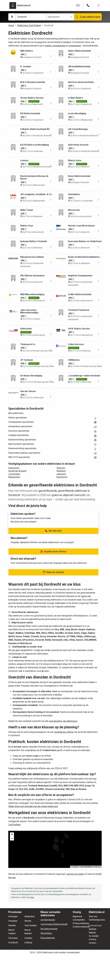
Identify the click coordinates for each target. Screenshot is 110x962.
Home (11, 25)
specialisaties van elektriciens (63, 721)
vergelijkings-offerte (63, 732)
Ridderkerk (61, 471)
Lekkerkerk (61, 474)
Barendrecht (62, 477)
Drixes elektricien (48, 938)
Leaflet (75, 866)
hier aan (12, 877)
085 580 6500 (55, 531)
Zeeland (28, 938)
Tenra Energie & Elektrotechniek (54, 924)
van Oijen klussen (48, 920)
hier (32, 897)
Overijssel (13, 942)
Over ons (93, 916)
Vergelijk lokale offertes (55, 551)
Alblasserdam (14, 477)
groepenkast (75, 45)
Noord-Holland (11, 932)
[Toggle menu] (98, 5)
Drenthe (12, 925)
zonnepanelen (59, 45)
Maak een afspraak (55, 572)
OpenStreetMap (86, 866)
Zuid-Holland (14, 824)
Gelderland (29, 916)
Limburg (28, 942)
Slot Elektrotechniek (49, 929)
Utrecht (27, 921)
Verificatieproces (97, 920)
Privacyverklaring (81, 923)
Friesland (12, 921)
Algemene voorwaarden (79, 918)
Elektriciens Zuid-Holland (29, 25)
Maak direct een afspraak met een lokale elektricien (33, 806)
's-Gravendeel (14, 474)
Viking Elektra (46, 933)
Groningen (13, 916)
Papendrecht (13, 468)
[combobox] (58, 17)
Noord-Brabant (28, 932)
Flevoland (12, 938)
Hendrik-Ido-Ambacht (17, 471)
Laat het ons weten (75, 874)
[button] (62, 841)
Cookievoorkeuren (81, 926)
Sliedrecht (61, 468)
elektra (48, 45)
